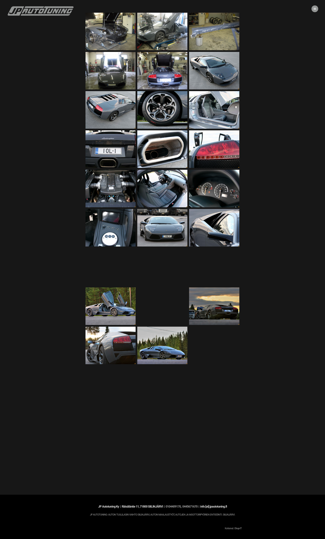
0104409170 (173, 506)
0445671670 (190, 506)
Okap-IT (238, 528)
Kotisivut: (229, 528)
